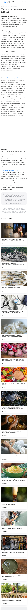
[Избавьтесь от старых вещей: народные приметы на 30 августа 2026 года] (14, 546)
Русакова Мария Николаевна (15, 78)
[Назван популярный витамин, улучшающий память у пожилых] (14, 594)
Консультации (4, 6)
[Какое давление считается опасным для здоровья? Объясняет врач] (14, 306)
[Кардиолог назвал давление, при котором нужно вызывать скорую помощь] (14, 522)
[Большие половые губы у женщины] (14, 450)
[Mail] (5, 2)
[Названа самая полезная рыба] (14, 282)
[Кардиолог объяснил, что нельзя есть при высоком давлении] (14, 426)
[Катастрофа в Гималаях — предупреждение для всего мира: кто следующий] (14, 258)
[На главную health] (10, 2)
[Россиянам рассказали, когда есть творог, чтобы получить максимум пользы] (14, 330)
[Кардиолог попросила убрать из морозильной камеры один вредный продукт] (14, 234)
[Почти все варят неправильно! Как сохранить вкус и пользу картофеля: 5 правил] (14, 474)
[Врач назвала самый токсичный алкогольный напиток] (14, 498)
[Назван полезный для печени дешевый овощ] (14, 378)
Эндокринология (14, 6)
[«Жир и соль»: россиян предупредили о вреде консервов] (14, 570)
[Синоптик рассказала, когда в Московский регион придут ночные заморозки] (14, 402)
